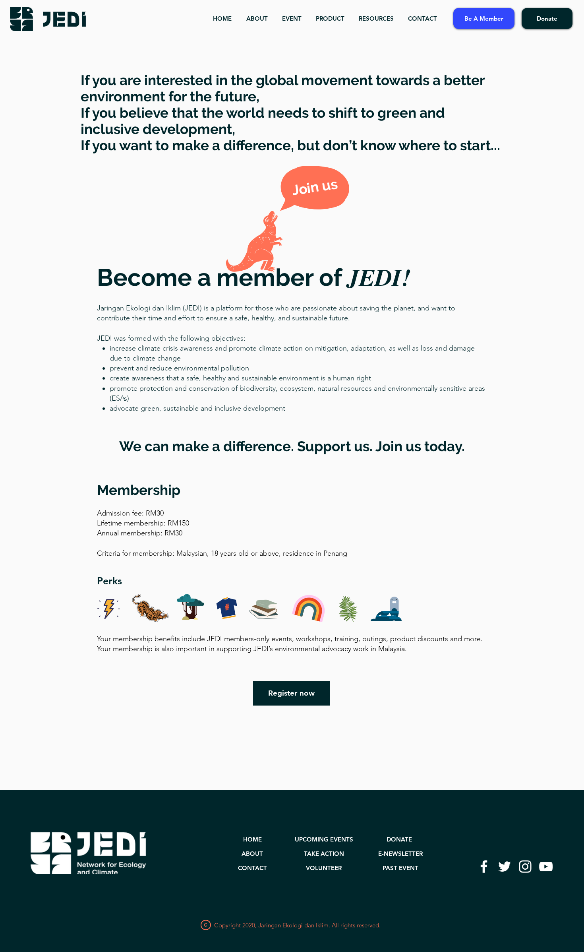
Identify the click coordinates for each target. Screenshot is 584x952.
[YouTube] (546, 866)
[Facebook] (484, 866)
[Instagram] (525, 866)
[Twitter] (504, 866)
